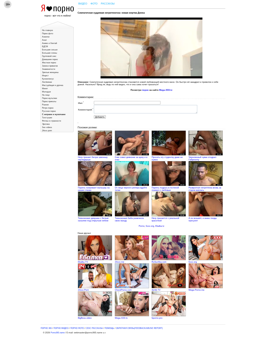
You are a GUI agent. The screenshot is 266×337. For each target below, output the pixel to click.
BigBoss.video (85, 318)
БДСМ (45, 46)
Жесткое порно (49, 62)
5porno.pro (157, 318)
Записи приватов (50, 66)
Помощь (109, 328)
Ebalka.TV (83, 262)
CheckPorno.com (123, 290)
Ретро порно (47, 108)
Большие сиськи (49, 50)
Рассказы (108, 3)
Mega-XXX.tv (165, 90)
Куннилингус (48, 79)
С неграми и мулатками (53, 114)
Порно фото (47, 33)
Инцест (45, 75)
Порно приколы (49, 101)
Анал (44, 40)
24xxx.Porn (83, 290)
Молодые (46, 92)
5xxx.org (150, 226)
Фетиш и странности (51, 121)
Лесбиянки (47, 82)
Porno (142, 226)
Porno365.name (58, 332)
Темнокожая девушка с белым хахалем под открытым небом (93, 219)
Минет (45, 88)
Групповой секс (49, 56)
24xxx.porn (47, 130)
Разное (45, 105)
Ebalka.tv (159, 226)
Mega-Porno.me (196, 290)
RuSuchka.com (159, 262)
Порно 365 (46, 328)
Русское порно (49, 111)
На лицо (46, 95)
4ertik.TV (156, 290)
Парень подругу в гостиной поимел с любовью (165, 188)
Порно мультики (49, 98)
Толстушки (47, 117)
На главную (47, 30)
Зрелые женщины (50, 72)
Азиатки (45, 37)
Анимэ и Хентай (49, 43)
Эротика (46, 124)
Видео (82, 3)
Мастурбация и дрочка (52, 85)
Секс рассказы (94, 328)
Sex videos (47, 127)
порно (145, 90)
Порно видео (61, 328)
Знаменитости (48, 69)
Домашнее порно (50, 59)
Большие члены (49, 53)
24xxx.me (119, 262)
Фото (94, 3)
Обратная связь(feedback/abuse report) (139, 328)
